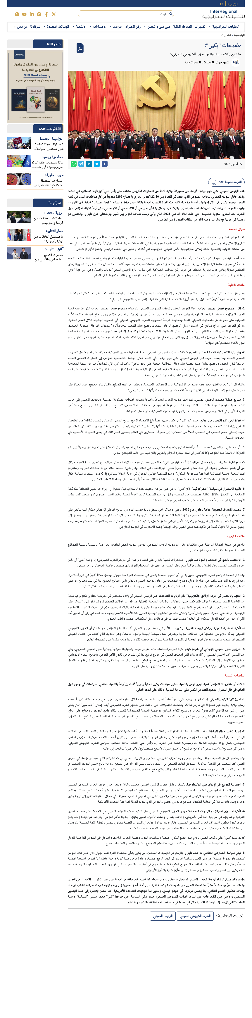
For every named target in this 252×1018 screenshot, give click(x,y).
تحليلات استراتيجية (225, 27)
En (222, 3)
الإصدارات (99, 27)
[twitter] (53, 14)
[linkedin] (31, 14)
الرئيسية (233, 3)
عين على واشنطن (158, 27)
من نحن (22, 27)
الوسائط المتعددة (58, 27)
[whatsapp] (74, 164)
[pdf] (80, 48)
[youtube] (24, 14)
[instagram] (39, 14)
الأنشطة (81, 27)
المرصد (117, 27)
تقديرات (200, 27)
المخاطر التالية (182, 27)
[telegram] (81, 164)
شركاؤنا (35, 27)
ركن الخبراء (133, 27)
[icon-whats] (17, 14)
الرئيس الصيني (163, 916)
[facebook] (46, 14)
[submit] (171, 14)
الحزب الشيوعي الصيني (195, 916)
